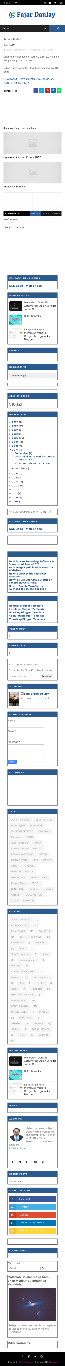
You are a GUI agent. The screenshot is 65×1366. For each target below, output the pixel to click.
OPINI (14, 866)
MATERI (43, 854)
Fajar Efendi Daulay (36, 693)
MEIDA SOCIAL (19, 860)
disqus (45, 213)
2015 (15, 477)
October (20, 468)
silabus (15, 894)
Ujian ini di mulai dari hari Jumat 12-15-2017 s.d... (35, 458)
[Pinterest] (43, 1162)
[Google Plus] (27, 1162)
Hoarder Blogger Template (26, 605)
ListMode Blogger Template (27, 609)
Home (6, 45)
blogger (35, 213)
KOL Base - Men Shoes (25, 285)
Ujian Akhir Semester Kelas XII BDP (22, 157)
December (22, 453)
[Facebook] (12, 1162)
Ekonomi (16, 837)
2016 (15, 473)
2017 (15, 449)
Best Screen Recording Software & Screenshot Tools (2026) (31, 563)
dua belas (44, 831)
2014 (15, 481)
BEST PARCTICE (44, 819)
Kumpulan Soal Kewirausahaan (20, 128)
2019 (15, 441)
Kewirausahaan (19, 848)
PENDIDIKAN (18, 877)
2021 (15, 433)
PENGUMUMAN (39, 877)
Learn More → (17, 1148)
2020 (15, 437)
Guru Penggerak (20, 842)
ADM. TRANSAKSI (20, 819)
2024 (15, 429)
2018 (15, 445)
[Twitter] (20, 1162)
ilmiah (38, 842)
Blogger (53, 1362)
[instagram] (61, 3)
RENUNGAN (17, 889)
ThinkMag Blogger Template (27, 619)
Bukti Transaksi (32, 316)
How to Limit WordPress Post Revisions (27, 575)
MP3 (35, 860)
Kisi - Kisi (37, 848)
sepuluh (48, 889)
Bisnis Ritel (36, 825)
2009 (15, 501)
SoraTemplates (26, 1362)
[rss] (45, 3)
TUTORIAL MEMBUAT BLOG (32, 463)
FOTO (29, 837)
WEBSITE (28, 900)
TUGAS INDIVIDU (33, 894)
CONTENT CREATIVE (22, 831)
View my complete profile (36, 698)
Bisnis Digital (18, 825)
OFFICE (47, 860)
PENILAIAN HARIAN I (15, 186)
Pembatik (28, 866)
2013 (15, 485)
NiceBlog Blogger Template (26, 612)
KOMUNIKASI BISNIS (22, 854)
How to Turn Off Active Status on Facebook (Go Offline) (30, 581)
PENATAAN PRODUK (22, 871)
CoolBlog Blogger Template (26, 615)
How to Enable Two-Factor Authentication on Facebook (27, 588)
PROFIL (36, 883)
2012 (15, 489)
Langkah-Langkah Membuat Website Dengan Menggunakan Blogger (37, 334)
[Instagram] (35, 1162)
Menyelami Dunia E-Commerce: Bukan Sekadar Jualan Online (40, 306)
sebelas (34, 889)
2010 (15, 497)
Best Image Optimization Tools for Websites (31, 569)
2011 (15, 493)
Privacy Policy (18, 883)
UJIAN (12, 45)
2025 (15, 426)
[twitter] (55, 3)
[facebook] (50, 3)
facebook (55, 213)
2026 (15, 422)
